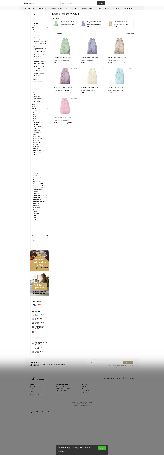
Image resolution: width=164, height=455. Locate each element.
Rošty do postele (36, 181)
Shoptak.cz (88, 405)
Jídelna (33, 29)
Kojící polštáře (37, 77)
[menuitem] (27, 8)
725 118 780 (130, 378)
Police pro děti (37, 101)
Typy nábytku (35, 110)
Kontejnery (35, 124)
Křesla (34, 128)
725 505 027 (84, 392)
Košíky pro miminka (37, 126)
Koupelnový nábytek (37, 132)
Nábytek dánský (36, 136)
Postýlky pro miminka (37, 81)
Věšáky (34, 217)
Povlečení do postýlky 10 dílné (40, 66)
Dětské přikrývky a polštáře (39, 54)
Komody (34, 120)
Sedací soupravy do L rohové (39, 187)
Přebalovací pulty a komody (38, 87)
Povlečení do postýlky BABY (40, 41)
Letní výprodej (35, 16)
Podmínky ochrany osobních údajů (63, 388)
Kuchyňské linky (36, 130)
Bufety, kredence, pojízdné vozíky (40, 114)
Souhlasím (102, 448)
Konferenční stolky (37, 122)
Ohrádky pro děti (36, 146)
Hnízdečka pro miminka (39, 73)
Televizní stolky (36, 213)
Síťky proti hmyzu (37, 56)
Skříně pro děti (37, 100)
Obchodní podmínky (60, 386)
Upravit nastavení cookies (82, 403)
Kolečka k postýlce (38, 46)
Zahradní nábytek (35, 21)
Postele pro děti (36, 35)
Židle (34, 223)
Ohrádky (35, 85)
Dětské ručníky (37, 75)
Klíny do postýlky (37, 68)
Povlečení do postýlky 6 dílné (40, 61)
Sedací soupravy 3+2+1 (38, 185)
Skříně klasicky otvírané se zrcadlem (40, 197)
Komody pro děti (37, 94)
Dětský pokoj (34, 31)
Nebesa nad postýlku (38, 71)
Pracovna (34, 106)
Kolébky (34, 118)
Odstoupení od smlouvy (61, 393)
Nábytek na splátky (60, 392)
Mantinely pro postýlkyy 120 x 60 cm (40, 49)
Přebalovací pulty (36, 171)
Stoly (34, 209)
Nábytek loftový (36, 140)
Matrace (35, 134)
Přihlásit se (128, 362)
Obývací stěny (36, 148)
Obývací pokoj (35, 23)
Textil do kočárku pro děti (39, 51)
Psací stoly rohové (37, 177)
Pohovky (35, 158)
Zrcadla (34, 221)
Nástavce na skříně (37, 142)
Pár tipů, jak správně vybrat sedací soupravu (39, 394)
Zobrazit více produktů (93, 29)
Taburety (35, 211)
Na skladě (35, 240)
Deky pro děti (37, 70)
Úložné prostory (36, 93)
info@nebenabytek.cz (113, 378)
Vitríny (34, 219)
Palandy (34, 156)
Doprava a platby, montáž (61, 390)
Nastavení (61, 451)
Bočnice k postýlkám (38, 65)
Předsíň (33, 27)
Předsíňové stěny (36, 173)
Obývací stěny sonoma (37, 154)
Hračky (34, 83)
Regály (34, 179)
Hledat (101, 3)
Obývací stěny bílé (37, 152)
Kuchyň (33, 104)
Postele (34, 162)
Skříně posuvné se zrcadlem (39, 201)
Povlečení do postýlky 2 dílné (40, 43)
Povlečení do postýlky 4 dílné (40, 59)
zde (85, 448)
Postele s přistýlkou (37, 164)
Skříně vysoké (36, 205)
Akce (33, 19)
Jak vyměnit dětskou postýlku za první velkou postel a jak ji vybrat (42, 391)
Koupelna (34, 108)
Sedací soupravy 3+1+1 (38, 183)
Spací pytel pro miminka (39, 63)
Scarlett (34, 245)
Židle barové (35, 225)
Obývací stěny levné (37, 150)
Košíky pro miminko (37, 37)
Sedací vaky (35, 191)
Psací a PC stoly (36, 175)
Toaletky (35, 215)
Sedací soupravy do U (37, 189)
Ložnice (33, 25)
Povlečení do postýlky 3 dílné (40, 58)
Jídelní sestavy (36, 116)
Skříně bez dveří (36, 193)
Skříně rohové (36, 203)
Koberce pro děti (36, 89)
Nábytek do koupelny (37, 138)
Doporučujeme (58, 33)
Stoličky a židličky (36, 207)
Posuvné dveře (36, 168)
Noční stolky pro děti (38, 98)
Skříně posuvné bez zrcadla (38, 199)
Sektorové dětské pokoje (38, 33)
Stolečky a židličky (37, 91)
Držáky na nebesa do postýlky (40, 45)
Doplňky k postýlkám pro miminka (40, 39)
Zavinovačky (36, 53)
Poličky (34, 160)
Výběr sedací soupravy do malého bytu (38, 386)
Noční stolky (35, 144)
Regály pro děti (37, 96)
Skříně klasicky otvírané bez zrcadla (40, 195)
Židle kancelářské (36, 227)
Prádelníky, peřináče (37, 170)
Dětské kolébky (36, 79)
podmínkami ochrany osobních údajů (126, 365)
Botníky (34, 112)
